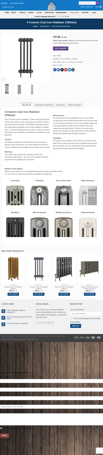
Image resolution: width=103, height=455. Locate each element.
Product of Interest (6, 403)
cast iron (64, 62)
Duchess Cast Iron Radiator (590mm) (13, 288)
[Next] (46, 58)
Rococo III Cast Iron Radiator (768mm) (64, 288)
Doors (30, 12)
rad (76, 62)
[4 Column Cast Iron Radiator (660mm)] (38, 269)
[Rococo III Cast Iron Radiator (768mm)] (64, 269)
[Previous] (5, 58)
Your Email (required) (7, 386)
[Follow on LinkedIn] (48, 323)
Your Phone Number (7, 394)
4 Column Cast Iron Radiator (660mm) (39, 288)
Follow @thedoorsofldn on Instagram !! (16, 311)
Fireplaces (49, 12)
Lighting (85, 12)
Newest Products (8, 336)
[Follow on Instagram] (60, 16)
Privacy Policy (43, 336)
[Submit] (97, 3)
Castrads (59, 65)
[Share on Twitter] (58, 69)
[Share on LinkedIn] (69, 69)
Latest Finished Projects (44, 16)
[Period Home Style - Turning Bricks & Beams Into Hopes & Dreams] (51, 5)
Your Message (5, 411)
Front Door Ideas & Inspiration (17, 323)
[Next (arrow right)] (8, 451)
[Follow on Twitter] (63, 16)
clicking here (47, 174)
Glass (39, 12)
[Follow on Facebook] (57, 16)
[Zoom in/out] (8, 443)
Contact (22, 12)
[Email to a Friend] (62, 69)
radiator (80, 62)
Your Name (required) (7, 377)
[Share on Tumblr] (73, 69)
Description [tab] (26, 105)
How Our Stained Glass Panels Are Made (19, 318)
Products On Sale (22, 336)
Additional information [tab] (44, 105)
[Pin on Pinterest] (65, 69)
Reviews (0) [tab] (60, 105)
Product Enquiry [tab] (74, 105)
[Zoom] (4, 79)
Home (7, 12)
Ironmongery (61, 12)
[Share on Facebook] (55, 69)
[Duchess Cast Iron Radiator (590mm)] (13, 269)
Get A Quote (60, 48)
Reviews (34, 336)
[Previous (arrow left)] (2, 451)
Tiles (94, 12)
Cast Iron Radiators (61, 26)
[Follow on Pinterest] (65, 16)
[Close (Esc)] (2, 443)
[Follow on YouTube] (68, 16)
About (13, 12)
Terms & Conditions (57, 336)
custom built (71, 62)
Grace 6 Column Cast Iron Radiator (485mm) (89, 288)
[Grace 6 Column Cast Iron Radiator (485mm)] (89, 269)
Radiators (74, 12)
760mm (59, 62)
